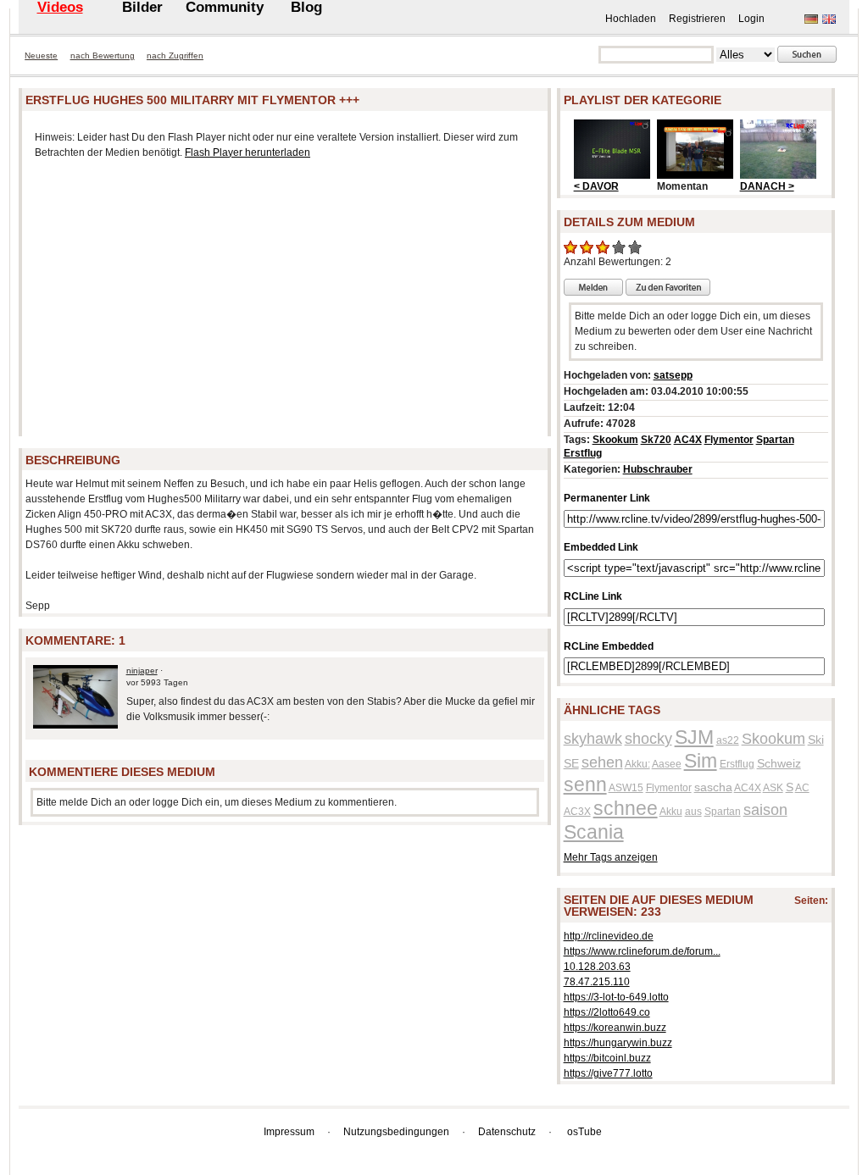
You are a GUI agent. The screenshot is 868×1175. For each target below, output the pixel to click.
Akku (670, 812)
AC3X (577, 812)
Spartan (775, 440)
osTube (584, 1132)
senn (585, 784)
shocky (648, 738)
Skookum (615, 440)
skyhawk (593, 738)
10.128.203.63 (597, 967)
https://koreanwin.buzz (615, 1028)
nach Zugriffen (175, 55)
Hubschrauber (658, 469)
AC (802, 788)
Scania (594, 832)
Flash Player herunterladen (247, 152)
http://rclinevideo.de (609, 936)
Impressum (289, 1132)
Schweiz (779, 763)
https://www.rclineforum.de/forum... (642, 951)
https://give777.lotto (608, 1073)
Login (751, 19)
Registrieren (697, 19)
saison (765, 809)
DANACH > (767, 186)
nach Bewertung (102, 55)
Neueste (41, 55)
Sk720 (656, 440)
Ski (816, 739)
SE (571, 763)
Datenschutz (507, 1132)
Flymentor (729, 440)
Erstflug (583, 453)
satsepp (673, 375)
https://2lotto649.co (607, 1012)
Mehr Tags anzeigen (611, 857)
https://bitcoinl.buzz (607, 1058)
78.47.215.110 (597, 982)
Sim (700, 761)
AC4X (688, 440)
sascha (713, 787)
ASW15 (626, 788)
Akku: (637, 764)
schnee (625, 808)
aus (693, 812)
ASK (773, 788)
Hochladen (630, 19)
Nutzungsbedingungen (396, 1132)
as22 (727, 740)
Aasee (667, 764)
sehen (602, 762)
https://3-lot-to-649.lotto (616, 997)
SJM (694, 737)
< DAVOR (596, 186)
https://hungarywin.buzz (618, 1043)
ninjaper (142, 670)
